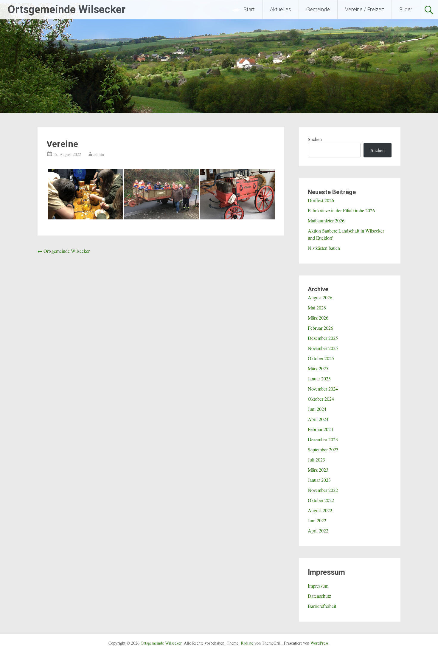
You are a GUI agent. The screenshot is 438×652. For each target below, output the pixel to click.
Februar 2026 (320, 328)
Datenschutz (319, 596)
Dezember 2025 (323, 338)
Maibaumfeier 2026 (326, 220)
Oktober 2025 (321, 358)
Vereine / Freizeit (364, 9)
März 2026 (318, 318)
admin (99, 154)
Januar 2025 (319, 378)
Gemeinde (318, 9)
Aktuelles (280, 9)
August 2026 (320, 297)
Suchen (315, 139)
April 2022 (318, 530)
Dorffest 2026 (321, 200)
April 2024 (318, 419)
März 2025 (318, 368)
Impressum (318, 586)
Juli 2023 (316, 459)
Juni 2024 (317, 409)
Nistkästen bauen (324, 248)
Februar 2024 (320, 429)
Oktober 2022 (321, 500)
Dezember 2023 (323, 439)
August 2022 (320, 510)
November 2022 (323, 490)
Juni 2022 (317, 520)
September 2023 (323, 449)
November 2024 (323, 388)
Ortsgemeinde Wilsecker (66, 9)
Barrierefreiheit (322, 606)
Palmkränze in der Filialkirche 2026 (341, 210)
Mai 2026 (317, 307)
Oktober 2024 (321, 399)
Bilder (405, 9)
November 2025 (323, 348)
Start (249, 9)
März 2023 (318, 470)
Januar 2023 (319, 480)
